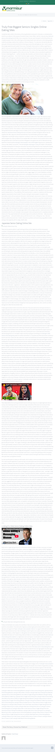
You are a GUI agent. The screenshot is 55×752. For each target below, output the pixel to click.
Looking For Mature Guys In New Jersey (11, 716)
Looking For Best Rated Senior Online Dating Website (37, 714)
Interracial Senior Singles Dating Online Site (38, 708)
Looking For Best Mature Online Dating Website (24, 718)
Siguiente (50, 21)
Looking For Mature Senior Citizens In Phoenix (31, 716)
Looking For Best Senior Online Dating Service (34, 710)
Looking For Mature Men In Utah (19, 708)
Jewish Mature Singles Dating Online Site (41, 704)
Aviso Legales (30, 748)
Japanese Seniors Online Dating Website (11, 694)
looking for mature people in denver (26, 629)
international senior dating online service (17, 132)
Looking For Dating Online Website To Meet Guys (36, 700)
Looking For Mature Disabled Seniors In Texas (24, 702)
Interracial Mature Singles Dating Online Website (21, 698)
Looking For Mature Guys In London (10, 706)
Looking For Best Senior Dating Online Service (29, 706)
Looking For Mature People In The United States (20, 704)
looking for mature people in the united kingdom (26, 142)
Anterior (45, 21)
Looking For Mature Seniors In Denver (42, 698)
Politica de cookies (24, 748)
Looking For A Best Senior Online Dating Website (13, 690)
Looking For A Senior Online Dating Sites (34, 690)
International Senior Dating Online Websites (12, 710)
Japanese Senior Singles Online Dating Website (13, 700)
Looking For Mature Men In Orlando (21, 692)
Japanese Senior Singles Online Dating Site (26, 696)
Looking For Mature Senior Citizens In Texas (42, 712)
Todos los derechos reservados (7, 748)
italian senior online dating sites (42, 646)
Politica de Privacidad (17, 748)
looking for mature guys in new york (32, 144)
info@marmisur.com (32, 1)
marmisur (4, 721)
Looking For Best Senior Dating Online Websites (41, 692)
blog (12, 721)
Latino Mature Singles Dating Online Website (32, 694)
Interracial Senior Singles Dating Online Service (13, 714)
